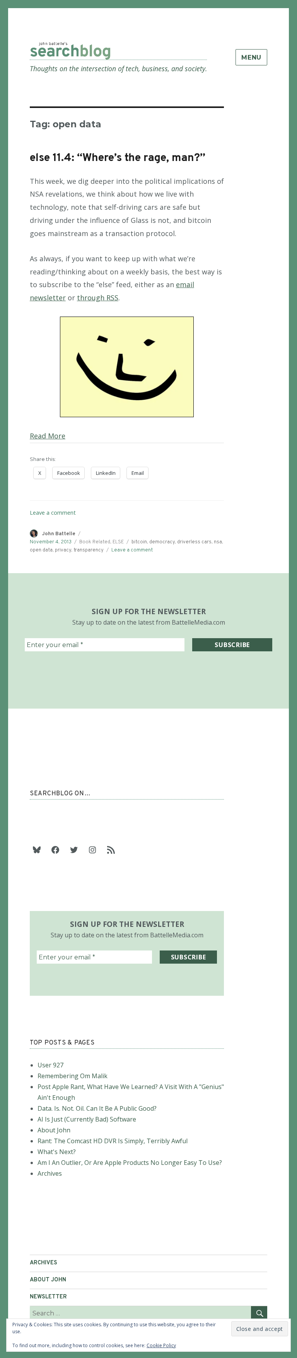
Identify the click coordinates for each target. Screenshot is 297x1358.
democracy (162, 542)
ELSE (118, 542)
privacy (63, 550)
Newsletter (48, 1297)
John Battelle (58, 534)
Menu (251, 57)
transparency (88, 550)
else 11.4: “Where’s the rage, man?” (117, 158)
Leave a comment (53, 512)
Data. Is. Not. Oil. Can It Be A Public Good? (97, 1108)
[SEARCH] (259, 1313)
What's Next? (57, 1151)
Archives (50, 1173)
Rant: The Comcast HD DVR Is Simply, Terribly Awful (113, 1141)
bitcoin (139, 542)
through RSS (97, 297)
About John (54, 1130)
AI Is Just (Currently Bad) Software (87, 1119)
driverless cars (194, 542)
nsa (218, 542)
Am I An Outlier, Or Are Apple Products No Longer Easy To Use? (130, 1162)
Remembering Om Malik (73, 1076)
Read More (47, 435)
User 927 (50, 1065)
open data (41, 550)
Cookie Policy (161, 1345)
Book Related (94, 542)
